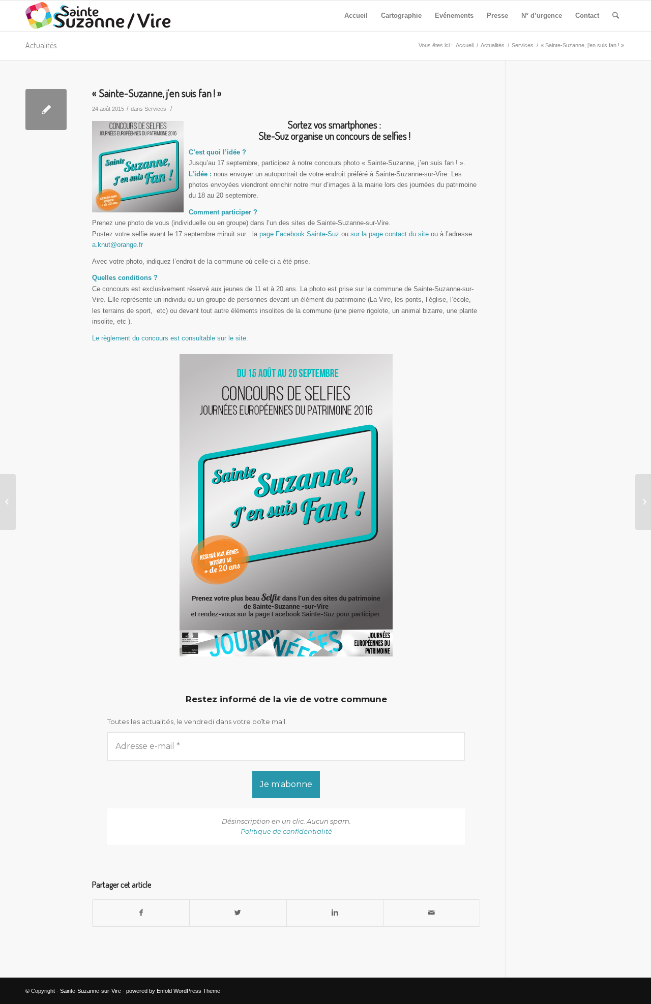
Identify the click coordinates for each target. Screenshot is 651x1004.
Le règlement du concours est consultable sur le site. (170, 338)
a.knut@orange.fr (117, 244)
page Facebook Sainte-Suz (299, 234)
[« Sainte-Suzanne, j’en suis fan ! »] (46, 109)
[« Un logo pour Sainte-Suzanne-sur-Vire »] (8, 502)
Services (523, 45)
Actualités (40, 45)
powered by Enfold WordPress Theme (173, 991)
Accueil (465, 45)
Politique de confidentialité (286, 831)
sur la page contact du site (389, 234)
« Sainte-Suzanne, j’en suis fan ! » (157, 93)
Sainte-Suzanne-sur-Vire (90, 991)
